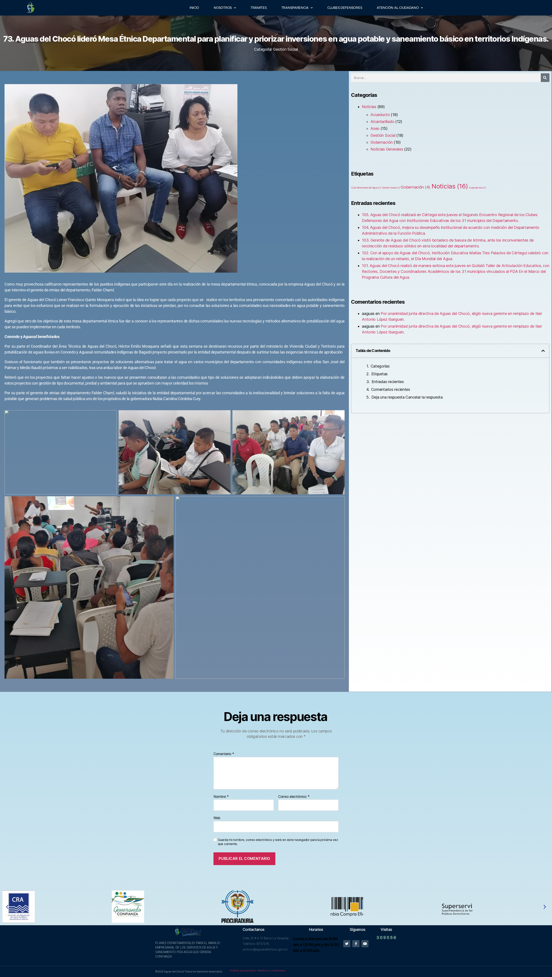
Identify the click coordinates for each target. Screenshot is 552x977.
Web (216, 818)
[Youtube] (365, 943)
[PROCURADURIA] (166, 907)
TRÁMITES (259, 8)
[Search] (545, 77)
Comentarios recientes (390, 389)
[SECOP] (276, 906)
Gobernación (381, 142)
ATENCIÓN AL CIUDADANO (398, 8)
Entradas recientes (388, 381)
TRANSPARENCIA (295, 8)
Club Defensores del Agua (366, 187)
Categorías (380, 366)
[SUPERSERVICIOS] (385, 906)
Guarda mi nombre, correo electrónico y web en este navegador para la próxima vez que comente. (278, 842)
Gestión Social (285, 49)
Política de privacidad (242, 970)
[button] (543, 351)
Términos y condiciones (271, 970)
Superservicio (477, 187)
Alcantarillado (382, 121)
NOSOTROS (223, 8)
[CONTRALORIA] (495, 906)
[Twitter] (346, 943)
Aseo (375, 128)
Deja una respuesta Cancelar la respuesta (407, 397)
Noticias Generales (386, 149)
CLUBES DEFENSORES (344, 8)
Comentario (223, 754)
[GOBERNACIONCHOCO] (57, 907)
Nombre (221, 797)
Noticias (369, 106)
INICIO (194, 8)
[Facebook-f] (355, 943)
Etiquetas (379, 374)
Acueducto (380, 114)
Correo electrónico (294, 797)
